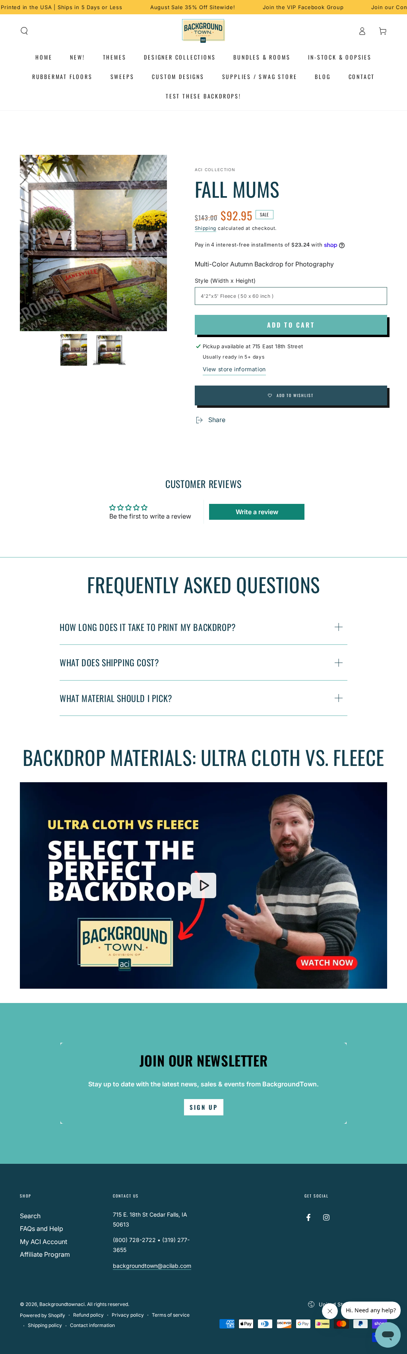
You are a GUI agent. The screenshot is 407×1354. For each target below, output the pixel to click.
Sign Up (204, 1107)
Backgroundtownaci (62, 1304)
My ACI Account (43, 1242)
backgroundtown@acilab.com (152, 1265)
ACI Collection (215, 169)
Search (30, 1216)
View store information (234, 369)
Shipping (206, 228)
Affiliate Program (45, 1254)
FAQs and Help (41, 1228)
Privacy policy (128, 1315)
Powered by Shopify (42, 1315)
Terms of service (171, 1315)
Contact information (92, 1325)
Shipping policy (45, 1325)
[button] (24, 31)
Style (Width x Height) (225, 280)
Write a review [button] (257, 512)
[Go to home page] (203, 31)
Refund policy (88, 1315)
